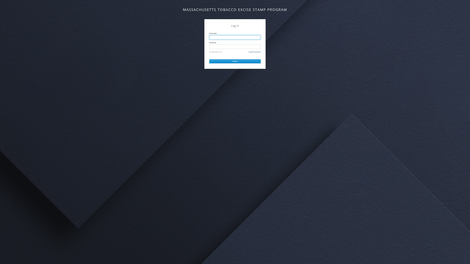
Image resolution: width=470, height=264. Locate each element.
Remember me (217, 52)
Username (213, 33)
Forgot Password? (255, 52)
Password (212, 43)
